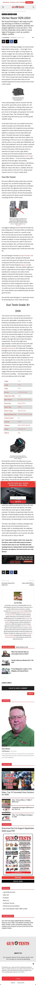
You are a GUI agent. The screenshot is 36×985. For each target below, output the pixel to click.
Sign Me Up (18, 501)
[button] (18, 484)
